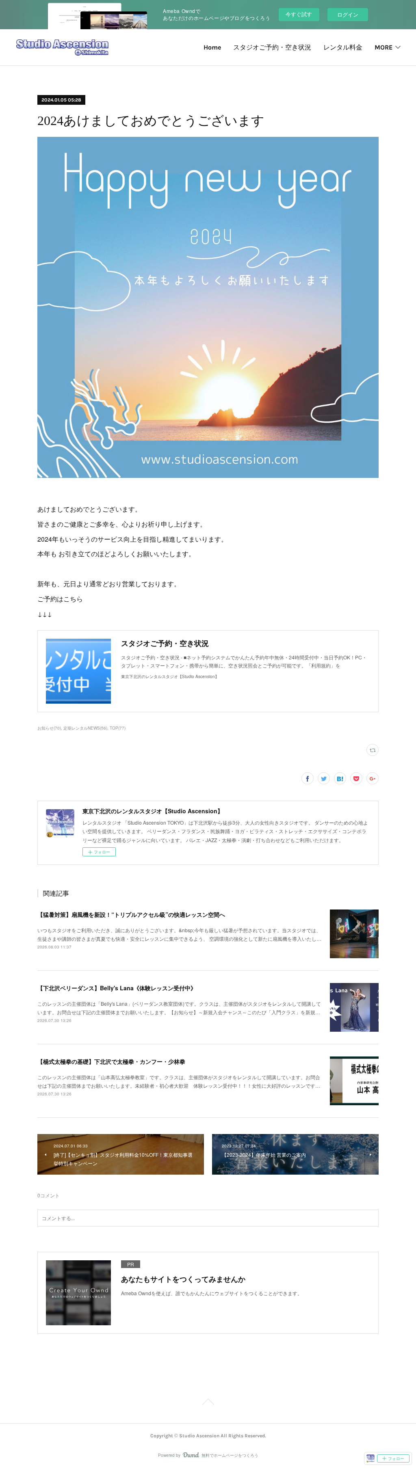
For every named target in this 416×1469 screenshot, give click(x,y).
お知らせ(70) (49, 728)
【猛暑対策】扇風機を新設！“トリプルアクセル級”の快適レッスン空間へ (131, 914)
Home (212, 47)
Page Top (208, 1403)
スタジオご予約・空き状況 (272, 47)
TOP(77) (118, 728)
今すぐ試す (299, 14)
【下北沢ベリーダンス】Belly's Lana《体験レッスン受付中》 (116, 988)
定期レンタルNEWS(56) (85, 728)
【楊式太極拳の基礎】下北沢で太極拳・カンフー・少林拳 (111, 1061)
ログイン (347, 14)
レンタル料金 (342, 47)
